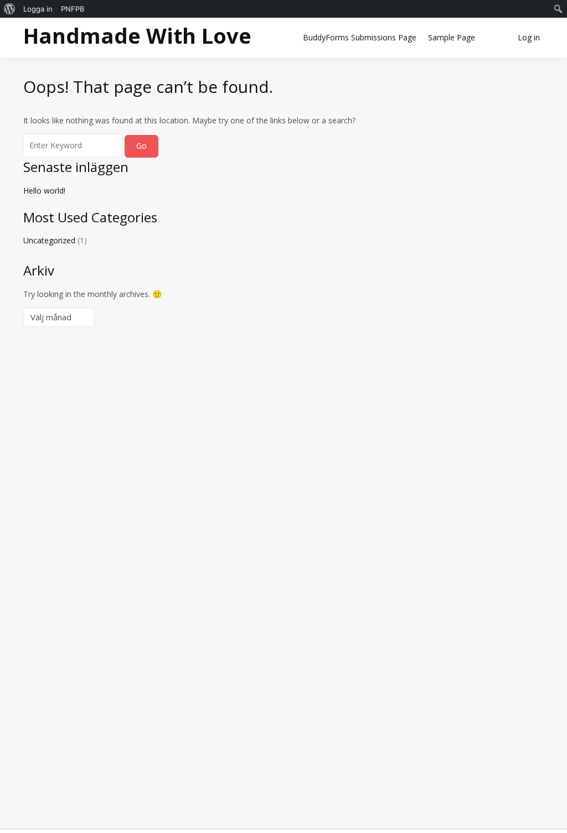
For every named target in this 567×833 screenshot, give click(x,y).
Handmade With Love (137, 35)
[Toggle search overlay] (496, 37)
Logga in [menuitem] (38, 8)
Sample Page (451, 37)
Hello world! (44, 190)
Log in (529, 37)
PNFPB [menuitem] (72, 8)
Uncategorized (49, 240)
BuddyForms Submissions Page (359, 37)
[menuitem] (9, 9)
